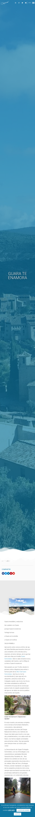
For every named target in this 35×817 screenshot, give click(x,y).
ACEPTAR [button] (17, 814)
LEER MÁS (11, 810)
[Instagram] (15, 3)
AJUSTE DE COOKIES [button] (23, 810)
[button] (3, 573)
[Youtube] (25, 3)
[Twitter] (22, 3)
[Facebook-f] (19, 3)
